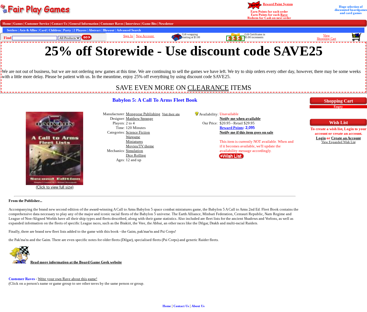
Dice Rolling (136, 155)
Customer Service (37, 23)
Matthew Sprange (139, 118)
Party (67, 30)
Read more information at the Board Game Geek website (76, 262)
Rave (284, 14)
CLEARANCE (208, 87)
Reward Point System (278, 4)
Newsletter (166, 23)
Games (18, 23)
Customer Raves (112, 23)
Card (42, 30)
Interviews (133, 23)
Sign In (128, 36)
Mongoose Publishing (143, 114)
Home (7, 23)
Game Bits (149, 23)
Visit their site (171, 114)
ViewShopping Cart (326, 37)
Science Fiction (138, 132)
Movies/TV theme (140, 146)
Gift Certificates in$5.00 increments (255, 36)
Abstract (95, 30)
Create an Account (346, 138)
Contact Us (59, 23)
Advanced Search (129, 30)
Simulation (134, 151)
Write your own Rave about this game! (67, 279)
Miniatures (134, 141)
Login (321, 138)
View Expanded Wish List (338, 142)
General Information (83, 23)
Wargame (133, 137)
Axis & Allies (28, 30)
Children (55, 30)
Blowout (108, 30)
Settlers (12, 30)
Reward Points (231, 128)
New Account (145, 36)
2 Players (79, 30)
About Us (198, 306)
